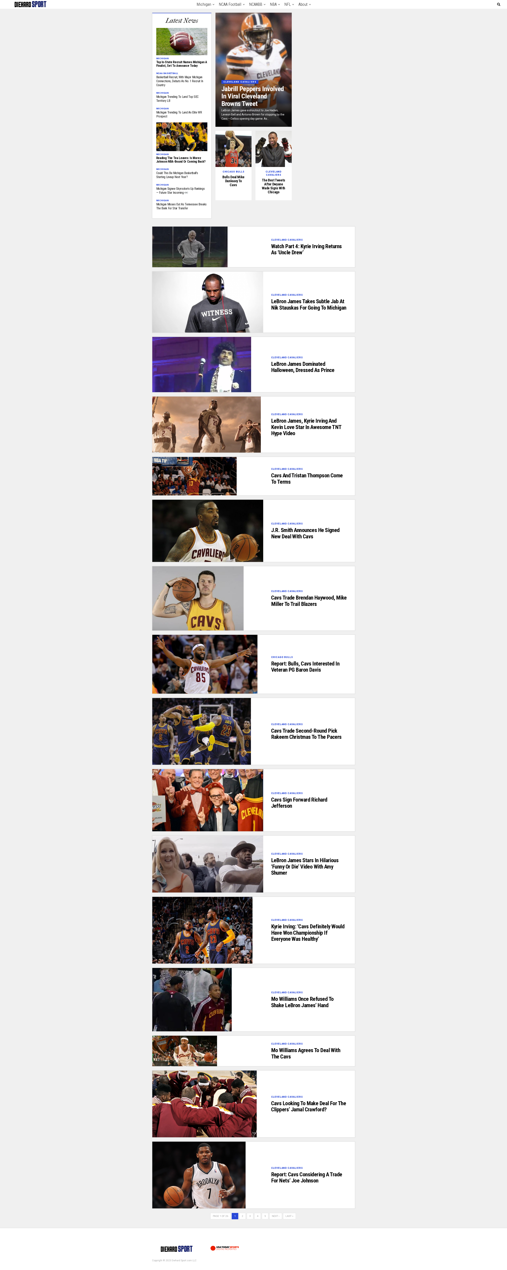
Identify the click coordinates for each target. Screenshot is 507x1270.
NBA (273, 4)
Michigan (204, 4)
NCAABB (255, 4)
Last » (289, 1216)
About (303, 4)
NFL (287, 4)
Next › (275, 1216)
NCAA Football (230, 4)
